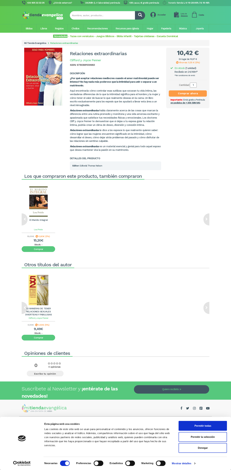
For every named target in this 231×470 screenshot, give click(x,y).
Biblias (29, 28)
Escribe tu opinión (45, 373)
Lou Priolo (38, 229)
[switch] (98, 463)
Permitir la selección (203, 436)
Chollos (75, 28)
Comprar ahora (188, 93)
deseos (184, 15)
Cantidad (184, 85)
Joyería (200, 28)
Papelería (166, 28)
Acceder (161, 14)
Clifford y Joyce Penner (38, 318)
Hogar (150, 28)
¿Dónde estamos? (62, 2)
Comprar (38, 249)
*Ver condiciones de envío (185, 75)
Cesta (201, 15)
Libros (43, 28)
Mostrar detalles (181, 463)
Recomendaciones (97, 28)
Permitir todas (202, 425)
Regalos (59, 28)
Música (183, 28)
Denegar (203, 447)
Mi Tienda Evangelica (35, 43)
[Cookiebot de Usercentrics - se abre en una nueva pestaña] (22, 463)
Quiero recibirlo (170, 389)
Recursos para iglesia (127, 28)
